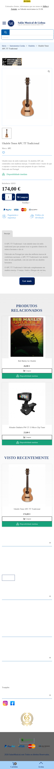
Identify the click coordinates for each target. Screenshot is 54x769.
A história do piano (12, 679)
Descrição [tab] (7, 233)
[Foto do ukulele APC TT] (49, 71)
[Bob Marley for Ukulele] (27, 337)
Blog (7, 682)
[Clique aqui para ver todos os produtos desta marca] (12, 61)
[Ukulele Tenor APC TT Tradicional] (27, 485)
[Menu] (3, 23)
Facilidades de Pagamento (15, 567)
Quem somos (10, 672)
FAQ (7, 550)
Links (7, 553)
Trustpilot (5, 687)
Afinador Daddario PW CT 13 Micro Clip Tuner (27, 427)
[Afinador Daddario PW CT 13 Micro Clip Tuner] (27, 404)
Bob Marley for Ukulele (27, 361)
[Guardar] (3, 153)
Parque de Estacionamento (15, 564)
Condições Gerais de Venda (16, 560)
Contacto (8, 664)
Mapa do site (10, 668)
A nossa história (11, 675)
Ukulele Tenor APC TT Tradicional (27, 509)
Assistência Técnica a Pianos (16, 571)
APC (9, 148)
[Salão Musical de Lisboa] (11, 23)
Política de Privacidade (14, 557)
